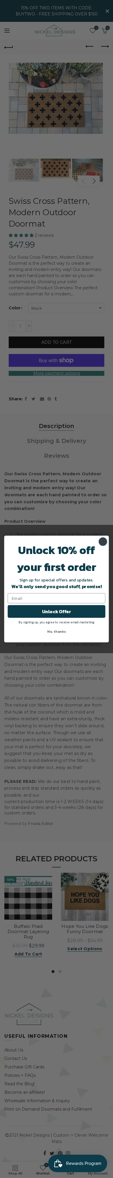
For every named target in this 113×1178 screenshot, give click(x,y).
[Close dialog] (103, 541)
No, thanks (56, 631)
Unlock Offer (56, 611)
